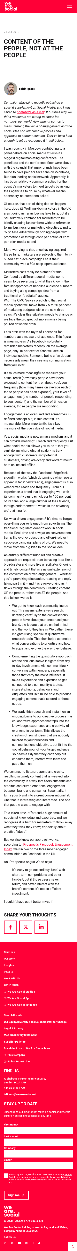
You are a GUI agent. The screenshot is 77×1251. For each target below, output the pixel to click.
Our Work (9, 958)
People (8, 971)
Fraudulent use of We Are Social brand (27, 1048)
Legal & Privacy (13, 1028)
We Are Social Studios (21, 991)
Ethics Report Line (18, 1061)
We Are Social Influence (22, 1004)
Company (9, 1148)
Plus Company (16, 1054)
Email (8, 1159)
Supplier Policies (14, 1041)
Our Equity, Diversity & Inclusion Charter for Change (35, 1021)
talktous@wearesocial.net (20, 1094)
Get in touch (11, 984)
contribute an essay (30, 112)
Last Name (11, 1136)
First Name (11, 1124)
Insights (9, 965)
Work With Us (12, 978)
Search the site (13, 1015)
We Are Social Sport (19, 998)
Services (9, 952)
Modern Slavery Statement (20, 1034)
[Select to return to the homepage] (11, 6)
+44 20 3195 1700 (14, 1087)
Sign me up (16, 1195)
